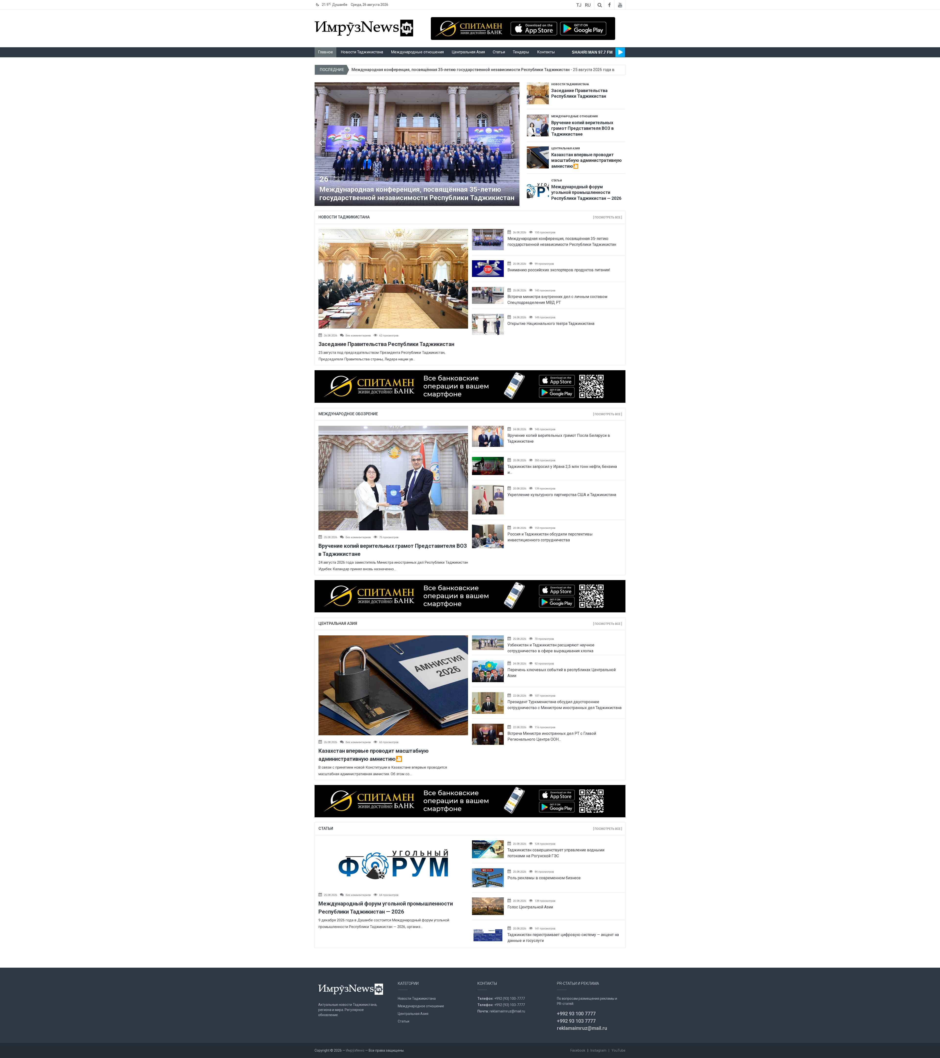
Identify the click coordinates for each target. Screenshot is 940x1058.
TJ (578, 5)
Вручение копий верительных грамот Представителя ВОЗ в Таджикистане (582, 128)
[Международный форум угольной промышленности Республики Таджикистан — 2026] (538, 187)
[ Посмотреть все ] (607, 217)
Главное (325, 52)
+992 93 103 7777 (576, 1021)
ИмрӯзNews (355, 1050)
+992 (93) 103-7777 (509, 1005)
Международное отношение (421, 1006)
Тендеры (521, 52)
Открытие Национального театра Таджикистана (550, 323)
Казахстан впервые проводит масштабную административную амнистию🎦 (586, 160)
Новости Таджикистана (362, 52)
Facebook (577, 1050)
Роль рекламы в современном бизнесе (544, 878)
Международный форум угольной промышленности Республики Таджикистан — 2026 (433, 69)
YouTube (618, 1050)
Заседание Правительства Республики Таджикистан (386, 344)
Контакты (546, 52)
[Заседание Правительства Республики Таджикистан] (538, 92)
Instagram (598, 1050)
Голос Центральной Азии (530, 907)
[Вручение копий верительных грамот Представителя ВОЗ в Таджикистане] (538, 123)
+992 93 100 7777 (576, 1014)
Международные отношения (417, 52)
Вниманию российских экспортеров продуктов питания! (558, 270)
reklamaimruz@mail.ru (507, 1011)
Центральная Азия (468, 52)
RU (588, 5)
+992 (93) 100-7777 (509, 998)
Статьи (499, 52)
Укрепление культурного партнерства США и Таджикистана (561, 494)
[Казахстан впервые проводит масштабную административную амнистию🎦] (538, 155)
